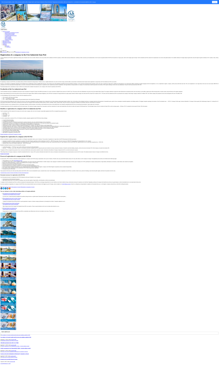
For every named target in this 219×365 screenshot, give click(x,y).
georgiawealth (13, 339)
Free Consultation (8, 38)
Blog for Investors (6, 40)
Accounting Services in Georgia (11, 35)
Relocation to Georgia (7, 41)
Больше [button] (94, 2)
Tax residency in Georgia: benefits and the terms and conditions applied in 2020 (15, 337)
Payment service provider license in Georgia (8, 359)
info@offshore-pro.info (18, 160)
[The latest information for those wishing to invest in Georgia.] (3, 28)
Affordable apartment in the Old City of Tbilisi (9, 342)
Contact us (5, 43)
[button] (1, 189)
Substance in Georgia (9, 39)
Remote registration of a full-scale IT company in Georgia (10, 134)
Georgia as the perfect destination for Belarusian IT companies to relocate (14, 353)
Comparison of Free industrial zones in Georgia (11, 194)
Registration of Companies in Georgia (12, 32)
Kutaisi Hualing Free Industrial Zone (9, 209)
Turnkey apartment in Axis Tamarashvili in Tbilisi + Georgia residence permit (15, 348)
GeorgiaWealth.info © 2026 (5, 363)
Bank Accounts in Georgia (10, 33)
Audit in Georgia (8, 36)
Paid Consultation (8, 37)
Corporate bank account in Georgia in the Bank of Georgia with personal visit (14, 172)
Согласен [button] (215, 2)
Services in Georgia (6, 31)
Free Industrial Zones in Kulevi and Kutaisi (10, 204)
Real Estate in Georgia (7, 42)
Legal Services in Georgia (9, 34)
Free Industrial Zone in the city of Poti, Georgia (11, 199)
